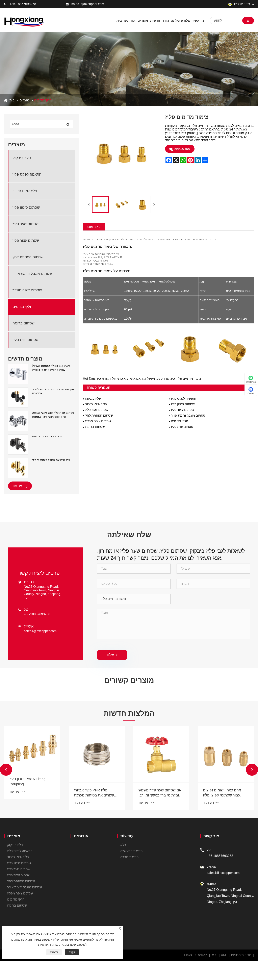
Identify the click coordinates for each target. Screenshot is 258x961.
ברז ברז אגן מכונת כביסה (47, 436)
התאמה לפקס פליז (26, 174)
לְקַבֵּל (72, 952)
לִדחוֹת (54, 952)
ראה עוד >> (17, 791)
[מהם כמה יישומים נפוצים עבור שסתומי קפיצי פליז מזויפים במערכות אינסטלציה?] (226, 754)
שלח (112, 655)
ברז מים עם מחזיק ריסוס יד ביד (51, 460)
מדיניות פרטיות (241, 955)
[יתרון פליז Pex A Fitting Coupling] (32, 748)
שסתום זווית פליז (25, 340)
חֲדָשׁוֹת (126, 836)
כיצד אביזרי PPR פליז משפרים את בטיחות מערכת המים (95, 793)
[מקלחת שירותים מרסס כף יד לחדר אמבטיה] (18, 397)
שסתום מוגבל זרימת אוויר (32, 274)
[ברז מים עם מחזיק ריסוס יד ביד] (18, 467)
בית (12, 100)
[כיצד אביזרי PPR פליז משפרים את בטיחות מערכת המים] (97, 754)
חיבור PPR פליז (24, 191)
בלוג (123, 845)
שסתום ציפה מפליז (27, 290)
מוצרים (24, 100)
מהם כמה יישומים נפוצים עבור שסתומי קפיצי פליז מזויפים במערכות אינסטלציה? (222, 793)
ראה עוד (18, 486)
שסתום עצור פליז (25, 241)
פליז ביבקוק (21, 158)
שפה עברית (241, 4)
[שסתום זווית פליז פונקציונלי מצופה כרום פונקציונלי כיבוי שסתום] (18, 420)
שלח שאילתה (182, 148)
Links (188, 955)
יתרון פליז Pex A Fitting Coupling (27, 781)
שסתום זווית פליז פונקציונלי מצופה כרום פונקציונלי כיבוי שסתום (53, 414)
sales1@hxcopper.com (87, 4)
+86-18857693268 (23, 4)
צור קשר (211, 836)
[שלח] (248, 20)
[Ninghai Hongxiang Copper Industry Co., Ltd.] (24, 20)
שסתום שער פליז (25, 224)
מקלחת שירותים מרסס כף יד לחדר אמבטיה (53, 391)
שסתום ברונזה (23, 323)
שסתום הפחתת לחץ (27, 257)
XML (224, 955)
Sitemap (201, 955)
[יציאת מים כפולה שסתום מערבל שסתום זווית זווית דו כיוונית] (18, 373)
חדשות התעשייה (131, 851)
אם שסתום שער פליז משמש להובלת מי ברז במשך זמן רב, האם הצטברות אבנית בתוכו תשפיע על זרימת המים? (160, 793)
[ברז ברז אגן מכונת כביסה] (18, 444)
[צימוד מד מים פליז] (100, 204)
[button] (6, 770)
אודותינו (81, 836)
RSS (214, 955)
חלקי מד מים (43, 100)
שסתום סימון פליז (26, 207)
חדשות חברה (129, 857)
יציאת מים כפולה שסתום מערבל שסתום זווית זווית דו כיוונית (51, 367)
